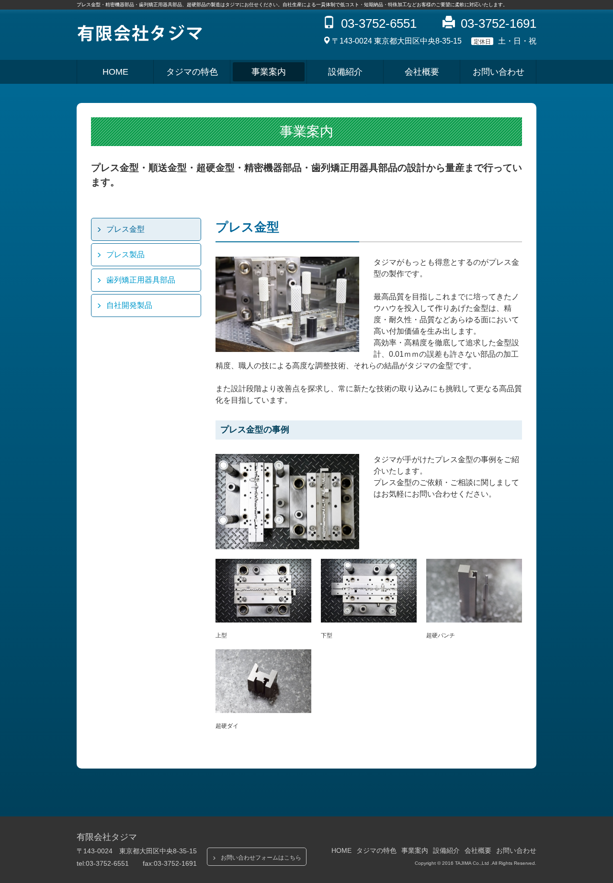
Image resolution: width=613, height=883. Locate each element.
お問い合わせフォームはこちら (261, 857)
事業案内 (268, 72)
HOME (115, 72)
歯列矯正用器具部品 (140, 280)
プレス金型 (125, 229)
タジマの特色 (192, 72)
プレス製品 (125, 254)
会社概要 (422, 72)
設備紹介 (345, 72)
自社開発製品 (129, 305)
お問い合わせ (498, 72)
